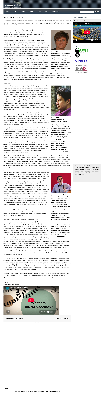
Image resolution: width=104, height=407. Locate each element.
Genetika (77, 169)
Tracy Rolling (65, 151)
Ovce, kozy (77, 171)
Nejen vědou (88, 169)
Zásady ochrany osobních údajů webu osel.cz (52, 405)
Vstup (39, 11)
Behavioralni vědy (87, 165)
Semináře (77, 172)
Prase (82, 171)
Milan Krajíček (16, 318)
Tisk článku (37, 323)
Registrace (32, 11)
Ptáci (93, 171)
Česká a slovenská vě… (80, 167)
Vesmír (85, 172)
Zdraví (83, 174)
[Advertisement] (71, 4)
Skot (81, 172)
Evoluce (92, 167)
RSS (46, 11)
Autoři (14, 11)
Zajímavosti (77, 174)
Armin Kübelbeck (60, 236)
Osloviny (97, 169)
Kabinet (82, 169)
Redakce (7, 11)
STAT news (5, 282)
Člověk (87, 167)
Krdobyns (65, 68)
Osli (93, 169)
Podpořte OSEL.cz (55, 11)
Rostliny (97, 171)
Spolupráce (23, 11)
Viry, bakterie (91, 172)
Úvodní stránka (78, 165)
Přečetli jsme (87, 171)
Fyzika (97, 167)
